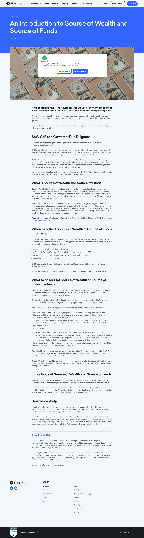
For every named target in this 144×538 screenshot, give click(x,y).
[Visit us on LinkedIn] (11, 488)
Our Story (45, 490)
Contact (77, 497)
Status (76, 512)
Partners (45, 497)
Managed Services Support (83, 494)
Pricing (65, 3)
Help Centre (78, 490)
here (104, 271)
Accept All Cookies (80, 71)
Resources (87, 3)
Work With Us (47, 494)
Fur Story (45, 501)
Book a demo (117, 3)
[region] (72, 65)
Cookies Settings (64, 71)
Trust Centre (78, 509)
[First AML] (14, 3)
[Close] (104, 56)
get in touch (92, 424)
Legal (76, 501)
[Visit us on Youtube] (15, 488)
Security (77, 505)
